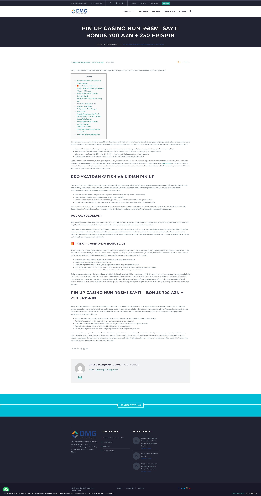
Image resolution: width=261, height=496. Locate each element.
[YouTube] (122, 3)
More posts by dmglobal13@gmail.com (104, 370)
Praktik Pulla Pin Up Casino (86, 104)
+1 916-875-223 (97, 3)
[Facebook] (110, 3)
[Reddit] (87, 349)
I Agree (251, 493)
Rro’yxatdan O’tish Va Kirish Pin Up (89, 81)
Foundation (169, 11)
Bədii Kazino (81, 111)
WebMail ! (106, 446)
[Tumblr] (81, 349)
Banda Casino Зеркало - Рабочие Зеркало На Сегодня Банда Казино (149, 466)
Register (143, 3)
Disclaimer (141, 488)
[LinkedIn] (113, 3)
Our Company (129, 11)
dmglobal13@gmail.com (81, 62)
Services (156, 11)
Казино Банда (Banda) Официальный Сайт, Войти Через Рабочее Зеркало (149, 442)
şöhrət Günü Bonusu (84, 127)
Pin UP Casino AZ (98, 62)
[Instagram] (119, 3)
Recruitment (107, 442)
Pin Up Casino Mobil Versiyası (87, 109)
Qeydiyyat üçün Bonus (84, 106)
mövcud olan (166, 163)
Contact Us (154, 3)
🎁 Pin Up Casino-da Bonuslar (87, 86)
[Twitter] (116, 3)
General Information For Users (113, 438)
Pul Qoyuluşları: (82, 83)
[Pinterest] (78, 349)
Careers (182, 11)
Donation (166, 3)
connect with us (130, 405)
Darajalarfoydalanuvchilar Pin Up (88, 114)
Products (143, 11)
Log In (134, 3)
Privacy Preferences (238, 493)
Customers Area (108, 451)
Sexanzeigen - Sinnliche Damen (149, 454)
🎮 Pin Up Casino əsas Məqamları (88, 134)
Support (119, 488)
